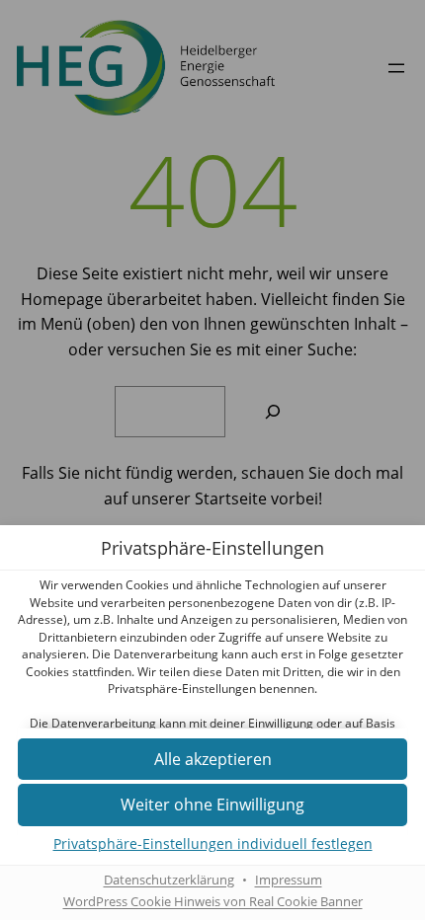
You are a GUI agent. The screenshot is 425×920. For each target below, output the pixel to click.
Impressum (288, 880)
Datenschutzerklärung (169, 880)
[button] (212, 805)
